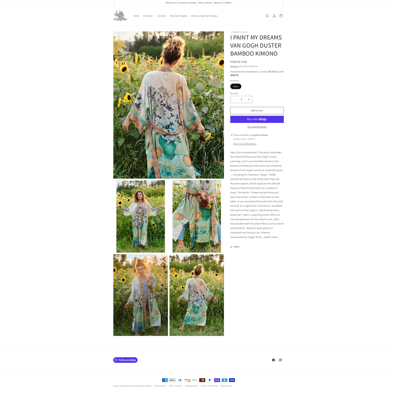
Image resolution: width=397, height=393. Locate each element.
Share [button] (237, 246)
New (236, 86)
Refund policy (226, 386)
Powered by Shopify (144, 386)
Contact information (209, 386)
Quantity (234, 93)
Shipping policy (191, 386)
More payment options (257, 127)
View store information (244, 143)
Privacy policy (160, 386)
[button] (148, 16)
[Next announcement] (282, 3)
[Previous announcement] (114, 3)
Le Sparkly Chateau (127, 386)
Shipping (234, 66)
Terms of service (175, 386)
